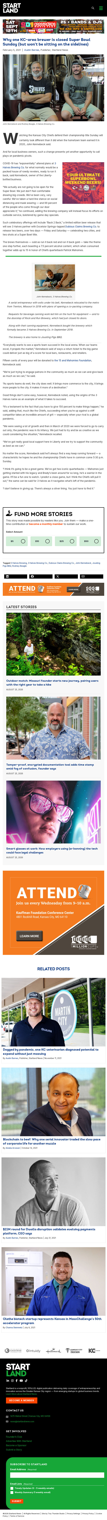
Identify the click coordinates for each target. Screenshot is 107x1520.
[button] (93, 8)
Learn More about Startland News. (21, 1394)
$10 (37, 541)
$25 (62, 541)
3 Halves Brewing (19, 563)
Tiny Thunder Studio (56, 1514)
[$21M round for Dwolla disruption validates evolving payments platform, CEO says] (53, 1191)
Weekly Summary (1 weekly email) (32, 1492)
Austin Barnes (31, 50)
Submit (17, 1501)
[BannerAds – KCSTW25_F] (53, 25)
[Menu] (101, 8)
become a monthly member (46, 524)
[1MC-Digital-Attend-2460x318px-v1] (53, 589)
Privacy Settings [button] (73, 1514)
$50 (86, 541)
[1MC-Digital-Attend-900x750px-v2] (53, 872)
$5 (12, 541)
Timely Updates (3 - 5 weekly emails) (34, 1488)
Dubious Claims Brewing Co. (61, 563)
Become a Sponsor (16, 1445)
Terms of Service (17, 1516)
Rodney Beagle (19, 566)
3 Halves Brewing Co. (38, 563)
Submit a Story (14, 1449)
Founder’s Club (14, 1436)
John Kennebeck (83, 563)
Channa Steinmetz (14, 1327)
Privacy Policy (88, 1514)
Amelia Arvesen (13, 1148)
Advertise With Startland (19, 1441)
